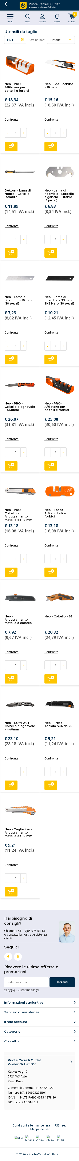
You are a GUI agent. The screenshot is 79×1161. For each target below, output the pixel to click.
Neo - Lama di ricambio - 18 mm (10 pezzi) (18, 300)
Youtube (18, 957)
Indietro (5, 4)
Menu (10, 21)
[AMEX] (51, 1138)
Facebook (8, 957)
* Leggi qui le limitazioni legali (22, 990)
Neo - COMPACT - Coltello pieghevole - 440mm (20, 726)
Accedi (42, 21)
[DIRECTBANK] (40, 1138)
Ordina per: (37, 39)
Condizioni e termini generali (32, 1125)
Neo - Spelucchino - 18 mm (58, 85)
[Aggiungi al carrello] (11, 146)
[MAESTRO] (61, 1138)
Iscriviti (62, 982)
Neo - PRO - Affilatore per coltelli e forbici (17, 87)
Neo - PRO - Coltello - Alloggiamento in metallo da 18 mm (18, 515)
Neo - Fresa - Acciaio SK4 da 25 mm (58, 726)
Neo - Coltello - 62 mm (58, 618)
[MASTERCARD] (29, 1138)
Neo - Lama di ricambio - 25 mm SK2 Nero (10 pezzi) (59, 300)
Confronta (12, 119)
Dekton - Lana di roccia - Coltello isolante (18, 194)
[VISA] (19, 1138)
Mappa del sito (40, 1129)
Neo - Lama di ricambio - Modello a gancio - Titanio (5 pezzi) (59, 195)
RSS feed (60, 1125)
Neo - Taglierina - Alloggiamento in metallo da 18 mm (18, 832)
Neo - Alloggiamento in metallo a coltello (18, 619)
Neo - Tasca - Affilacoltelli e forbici (55, 513)
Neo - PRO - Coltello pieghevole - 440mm (20, 407)
